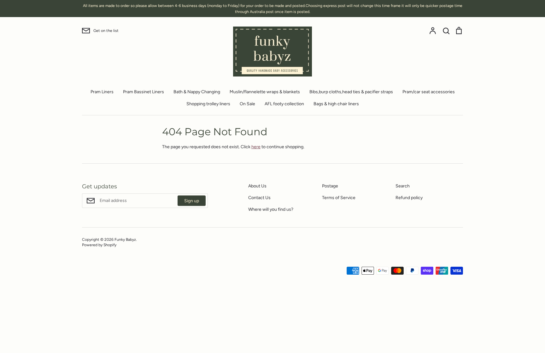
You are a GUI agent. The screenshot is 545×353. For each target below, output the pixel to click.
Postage (330, 186)
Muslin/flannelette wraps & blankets (265, 91)
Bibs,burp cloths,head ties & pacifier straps (351, 91)
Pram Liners (102, 91)
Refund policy (409, 197)
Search (403, 186)
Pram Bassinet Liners (143, 91)
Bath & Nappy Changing (196, 91)
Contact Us (259, 197)
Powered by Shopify (99, 244)
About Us (257, 186)
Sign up (191, 201)
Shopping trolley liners (208, 104)
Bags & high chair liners (336, 104)
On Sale (247, 104)
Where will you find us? (270, 209)
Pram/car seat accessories (428, 91)
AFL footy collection (284, 104)
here (256, 146)
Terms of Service (338, 197)
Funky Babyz (125, 239)
